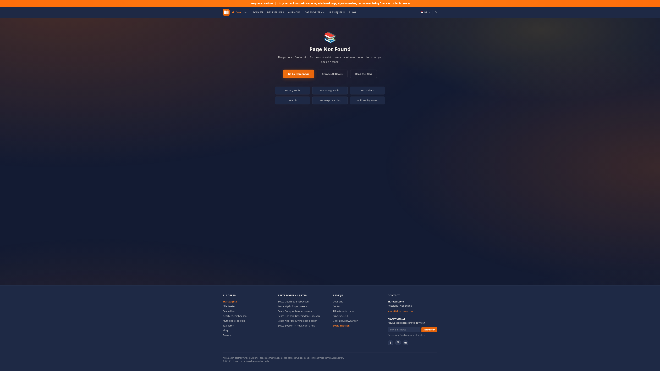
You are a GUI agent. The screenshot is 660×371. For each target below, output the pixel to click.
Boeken (258, 12)
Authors (294, 12)
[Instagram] (398, 342)
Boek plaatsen (341, 325)
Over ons (338, 301)
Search (293, 100)
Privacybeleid (340, 316)
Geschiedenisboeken (235, 316)
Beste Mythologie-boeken (292, 306)
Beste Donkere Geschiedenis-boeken (299, 316)
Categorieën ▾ (315, 12)
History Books (292, 90)
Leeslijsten (337, 12)
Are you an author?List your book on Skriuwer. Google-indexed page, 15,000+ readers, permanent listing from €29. (330, 3)
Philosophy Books (367, 100)
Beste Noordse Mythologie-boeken (297, 320)
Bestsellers (275, 12)
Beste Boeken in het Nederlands (296, 325)
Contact (337, 306)
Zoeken (227, 335)
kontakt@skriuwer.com (401, 311)
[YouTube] (405, 342)
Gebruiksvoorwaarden (345, 320)
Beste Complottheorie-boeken (295, 311)
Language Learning (330, 100)
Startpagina (230, 301)
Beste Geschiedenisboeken (293, 301)
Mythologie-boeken (234, 320)
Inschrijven (429, 329)
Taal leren (228, 325)
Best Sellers (367, 90)
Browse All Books (332, 74)
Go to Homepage (298, 74)
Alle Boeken (229, 306)
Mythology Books (330, 90)
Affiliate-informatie (343, 311)
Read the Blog (363, 74)
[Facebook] (390, 342)
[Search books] (435, 12)
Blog (352, 12)
